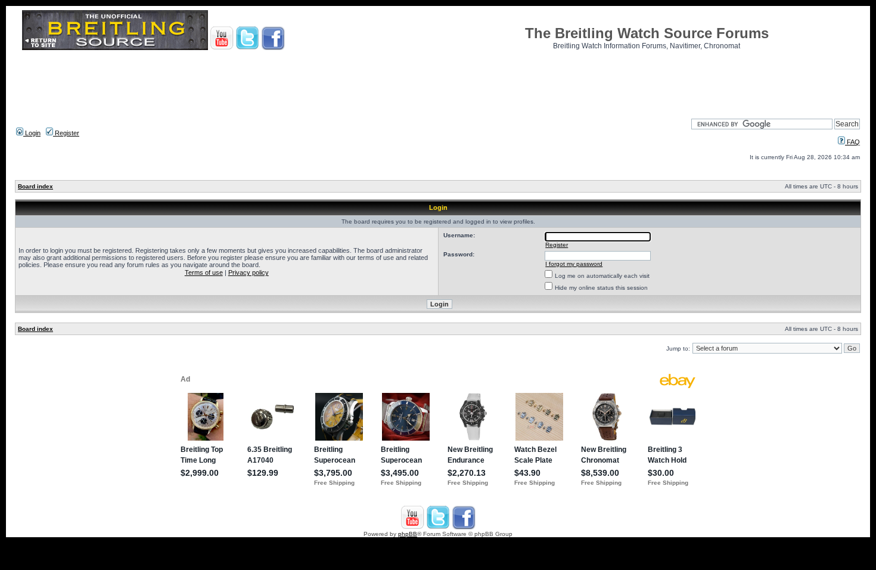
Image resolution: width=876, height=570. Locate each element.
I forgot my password (573, 264)
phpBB (407, 534)
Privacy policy (248, 272)
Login (32, 133)
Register (66, 133)
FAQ (852, 141)
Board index (35, 186)
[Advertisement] (438, 80)
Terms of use (204, 272)
